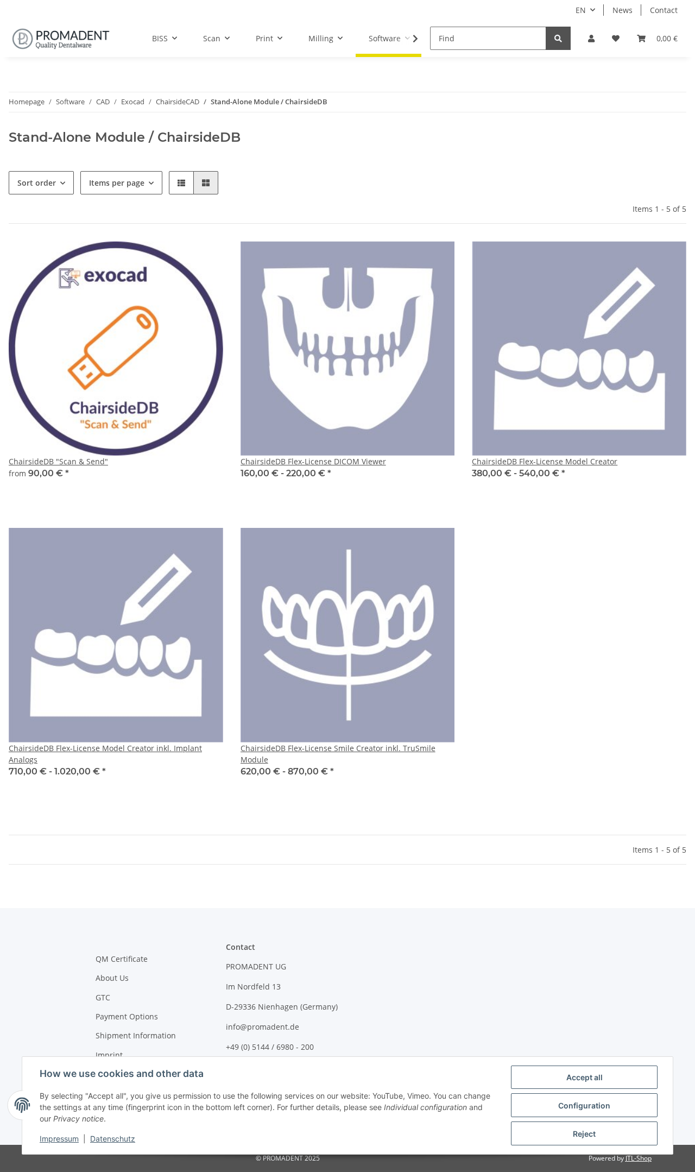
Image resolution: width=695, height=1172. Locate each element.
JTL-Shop (639, 1158)
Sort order (36, 183)
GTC (103, 997)
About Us (112, 978)
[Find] (558, 38)
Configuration (584, 1105)
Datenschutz (112, 1138)
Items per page (116, 183)
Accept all (584, 1077)
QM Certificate (122, 959)
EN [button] (581, 10)
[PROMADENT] (61, 38)
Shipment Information (136, 1035)
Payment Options (127, 1016)
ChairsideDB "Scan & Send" (58, 461)
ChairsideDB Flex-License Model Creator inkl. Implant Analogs (105, 754)
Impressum (59, 1138)
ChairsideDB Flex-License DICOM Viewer (313, 461)
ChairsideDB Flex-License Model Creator (544, 461)
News (622, 10)
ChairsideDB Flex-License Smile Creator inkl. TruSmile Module (338, 754)
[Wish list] (615, 38)
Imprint (109, 1055)
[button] (591, 38)
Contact (664, 10)
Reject (584, 1133)
